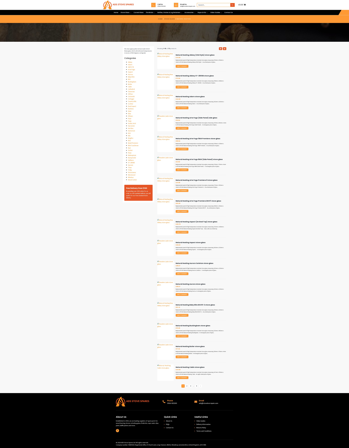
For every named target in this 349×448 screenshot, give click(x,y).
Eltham (130, 116)
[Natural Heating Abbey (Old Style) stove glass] (165, 61)
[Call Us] (153, 5)
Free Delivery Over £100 (136, 188)
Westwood (131, 175)
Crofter (130, 104)
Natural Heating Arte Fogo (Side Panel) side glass (196, 118)
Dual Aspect (132, 106)
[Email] (195, 401)
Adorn (130, 64)
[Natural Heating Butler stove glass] (165, 352)
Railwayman (132, 155)
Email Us (183, 4)
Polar (130, 153)
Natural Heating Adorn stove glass (190, 97)
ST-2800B (131, 162)
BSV (129, 79)
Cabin (130, 86)
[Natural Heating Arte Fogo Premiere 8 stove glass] (165, 185)
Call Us (160, 4)
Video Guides (215, 12)
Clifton (130, 94)
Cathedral (131, 89)
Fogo (129, 121)
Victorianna (132, 172)
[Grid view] (220, 48)
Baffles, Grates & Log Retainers (169, 12)
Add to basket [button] (182, 66)
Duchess (131, 108)
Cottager (131, 99)
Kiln (129, 135)
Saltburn (131, 160)
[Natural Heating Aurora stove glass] (165, 289)
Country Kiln (132, 101)
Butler (130, 84)
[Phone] (164, 401)
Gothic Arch (132, 123)
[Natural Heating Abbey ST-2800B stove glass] (165, 81)
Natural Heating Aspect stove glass (190, 243)
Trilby (130, 170)
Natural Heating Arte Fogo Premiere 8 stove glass (196, 180)
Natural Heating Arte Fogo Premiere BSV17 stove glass (198, 201)
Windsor (131, 177)
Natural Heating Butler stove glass (190, 346)
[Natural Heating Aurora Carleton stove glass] (165, 268)
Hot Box (130, 128)
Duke (129, 111)
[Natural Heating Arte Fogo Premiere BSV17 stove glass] (165, 206)
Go (232, 5)
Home (116, 12)
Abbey (130, 62)
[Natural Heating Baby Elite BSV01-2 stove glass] (165, 310)
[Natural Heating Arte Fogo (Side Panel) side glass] (165, 123)
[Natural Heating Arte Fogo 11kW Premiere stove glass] (165, 144)
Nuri (129, 148)
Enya (129, 118)
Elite (129, 113)
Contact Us (228, 12)
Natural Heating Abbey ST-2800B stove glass (195, 76)
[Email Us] (176, 5)
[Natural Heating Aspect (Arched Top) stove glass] (165, 227)
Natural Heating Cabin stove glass (190, 367)
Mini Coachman (133, 145)
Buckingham (132, 82)
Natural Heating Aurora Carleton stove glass (194, 263)
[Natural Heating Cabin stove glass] (165, 372)
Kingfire (130, 138)
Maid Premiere (133, 143)
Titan (130, 167)
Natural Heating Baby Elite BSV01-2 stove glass (195, 305)
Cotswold (131, 96)
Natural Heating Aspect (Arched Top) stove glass (196, 222)
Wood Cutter (132, 180)
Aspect (130, 72)
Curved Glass (139, 12)
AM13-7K (131, 67)
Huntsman (131, 131)
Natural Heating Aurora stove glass (190, 284)
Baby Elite (131, 77)
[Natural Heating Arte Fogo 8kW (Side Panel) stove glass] (165, 165)
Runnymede (132, 157)
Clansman (131, 91)
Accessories (188, 12)
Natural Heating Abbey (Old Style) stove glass (195, 55)
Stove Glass (125, 12)
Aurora (130, 74)
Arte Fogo (131, 69)
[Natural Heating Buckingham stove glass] (165, 331)
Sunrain (130, 165)
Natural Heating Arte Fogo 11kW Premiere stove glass (198, 139)
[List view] (224, 48)
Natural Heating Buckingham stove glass (193, 326)
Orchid (130, 150)
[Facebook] (117, 430)
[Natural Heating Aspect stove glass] (165, 248)
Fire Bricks (149, 12)
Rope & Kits (202, 12)
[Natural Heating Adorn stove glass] (165, 102)
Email (201, 400)
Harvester (131, 126)
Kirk (129, 140)
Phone (170, 400)
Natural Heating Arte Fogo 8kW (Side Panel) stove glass (199, 159)
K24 (129, 133)
